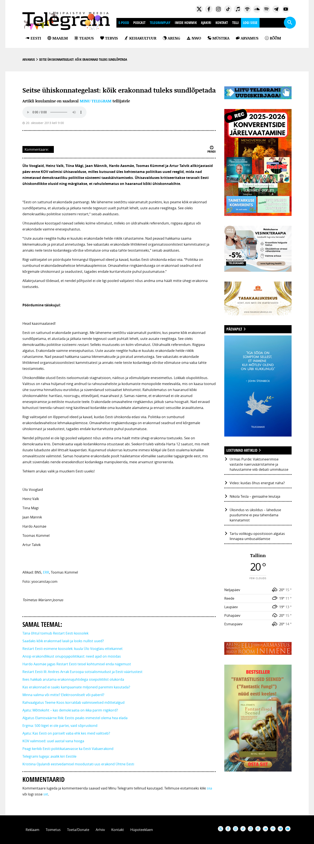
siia (209, 788)
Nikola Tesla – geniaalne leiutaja (255, 496)
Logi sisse (250, 22)
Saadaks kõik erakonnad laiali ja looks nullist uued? (63, 641)
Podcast (139, 22)
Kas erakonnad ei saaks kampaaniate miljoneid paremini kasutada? (76, 687)
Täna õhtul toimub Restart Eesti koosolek (55, 633)
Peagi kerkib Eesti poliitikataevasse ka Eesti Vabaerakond (67, 748)
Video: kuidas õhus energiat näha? (257, 483)
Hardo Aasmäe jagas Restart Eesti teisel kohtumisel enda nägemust (76, 664)
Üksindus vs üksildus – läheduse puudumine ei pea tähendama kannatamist (255, 515)
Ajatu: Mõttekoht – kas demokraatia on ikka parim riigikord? (70, 710)
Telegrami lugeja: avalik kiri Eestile (49, 756)
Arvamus (28, 59)
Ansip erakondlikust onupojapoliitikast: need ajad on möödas (71, 656)
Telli (235, 22)
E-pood (124, 22)
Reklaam (32, 829)
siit (45, 794)
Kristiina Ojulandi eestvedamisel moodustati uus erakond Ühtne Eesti (78, 764)
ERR (46, 572)
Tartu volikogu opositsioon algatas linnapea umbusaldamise (257, 536)
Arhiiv (100, 829)
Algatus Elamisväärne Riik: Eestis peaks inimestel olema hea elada (75, 718)
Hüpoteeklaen (141, 829)
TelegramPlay (160, 22)
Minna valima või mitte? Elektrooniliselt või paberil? (63, 694)
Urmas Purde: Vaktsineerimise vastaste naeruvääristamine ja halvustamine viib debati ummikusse (259, 464)
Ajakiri (206, 22)
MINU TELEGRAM (96, 101)
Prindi (211, 151)
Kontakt (222, 22)
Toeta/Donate (78, 829)
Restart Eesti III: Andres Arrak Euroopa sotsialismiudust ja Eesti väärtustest (82, 671)
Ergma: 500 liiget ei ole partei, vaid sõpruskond (59, 725)
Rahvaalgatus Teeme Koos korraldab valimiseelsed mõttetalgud (73, 702)
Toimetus (53, 829)
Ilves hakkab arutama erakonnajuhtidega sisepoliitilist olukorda (73, 679)
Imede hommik (186, 22)
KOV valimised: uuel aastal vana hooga (53, 741)
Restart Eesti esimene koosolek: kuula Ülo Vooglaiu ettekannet (72, 648)
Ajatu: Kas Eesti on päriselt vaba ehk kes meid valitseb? (66, 733)
